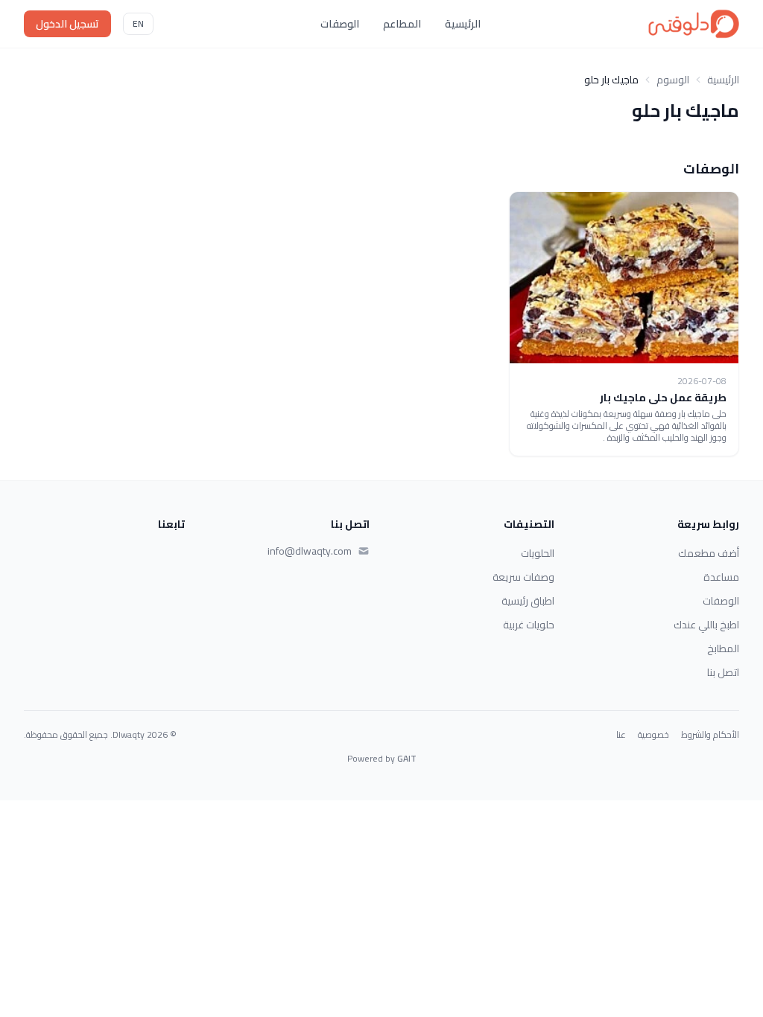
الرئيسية (463, 23)
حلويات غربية (528, 624)
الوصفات (339, 23)
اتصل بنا (723, 672)
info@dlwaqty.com (309, 550)
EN (138, 23)
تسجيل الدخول (67, 24)
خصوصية (653, 735)
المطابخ (723, 648)
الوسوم (672, 79)
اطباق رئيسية (527, 600)
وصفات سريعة (523, 577)
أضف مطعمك (708, 553)
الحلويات (537, 553)
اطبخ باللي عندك (706, 624)
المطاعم (402, 23)
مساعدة (721, 577)
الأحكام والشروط (710, 735)
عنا (621, 735)
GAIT (407, 758)
